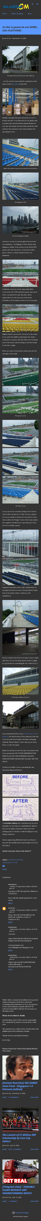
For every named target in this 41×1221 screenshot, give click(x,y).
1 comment (13, 1201)
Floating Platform (15, 860)
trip (15, 863)
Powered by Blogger (22, 1213)
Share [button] (4, 869)
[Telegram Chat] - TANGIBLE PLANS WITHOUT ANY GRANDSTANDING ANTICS (18, 1190)
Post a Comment (15, 1149)
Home (4, 14)
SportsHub (15, 84)
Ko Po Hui (11, 908)
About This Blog (17, 14)
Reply (10, 903)
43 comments (14, 1097)
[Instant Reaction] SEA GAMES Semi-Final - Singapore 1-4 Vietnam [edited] (19, 1086)
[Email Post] (3, 867)
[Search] (32, 3)
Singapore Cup (7, 863)
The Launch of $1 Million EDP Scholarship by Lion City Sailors (19, 1138)
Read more (35, 1097)
